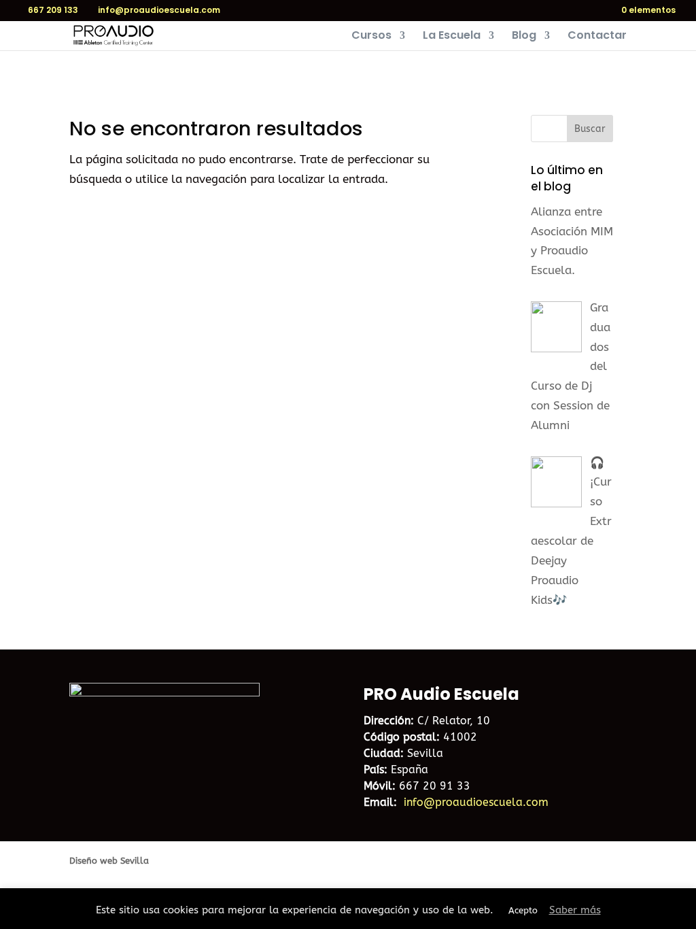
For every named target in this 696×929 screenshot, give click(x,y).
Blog (524, 37)
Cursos (371, 37)
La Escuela (452, 37)
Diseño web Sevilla (109, 861)
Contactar (597, 37)
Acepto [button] (523, 910)
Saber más (575, 910)
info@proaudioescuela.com (476, 802)
